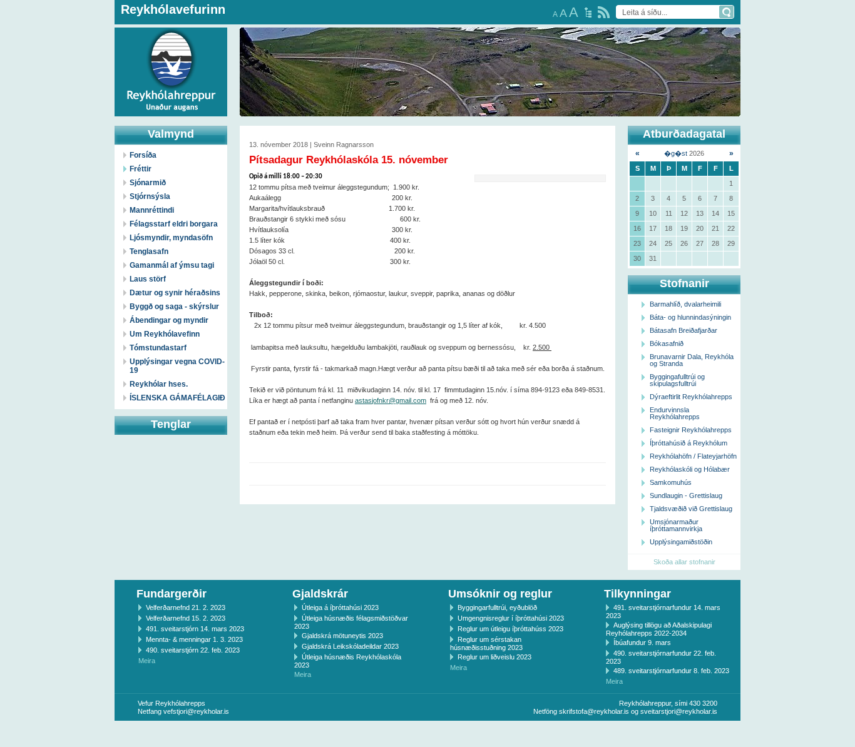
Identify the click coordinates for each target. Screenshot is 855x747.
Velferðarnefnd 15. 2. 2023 (185, 618)
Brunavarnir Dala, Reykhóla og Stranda (692, 360)
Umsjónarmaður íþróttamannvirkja (676, 525)
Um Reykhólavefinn (165, 334)
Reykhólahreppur (56, 61)
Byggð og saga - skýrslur (174, 306)
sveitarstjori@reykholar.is (678, 711)
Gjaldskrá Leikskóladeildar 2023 (350, 646)
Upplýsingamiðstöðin (681, 542)
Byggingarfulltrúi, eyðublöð (497, 607)
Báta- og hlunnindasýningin (690, 317)
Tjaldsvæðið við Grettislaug (691, 508)
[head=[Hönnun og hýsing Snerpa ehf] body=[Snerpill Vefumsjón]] (427, 734)
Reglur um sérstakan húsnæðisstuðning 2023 (486, 643)
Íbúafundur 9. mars (642, 642)
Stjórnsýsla (150, 196)
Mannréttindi (152, 210)
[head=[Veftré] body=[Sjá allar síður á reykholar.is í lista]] (588, 13)
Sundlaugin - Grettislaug (686, 495)
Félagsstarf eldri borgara (174, 224)
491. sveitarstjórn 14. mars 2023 (195, 629)
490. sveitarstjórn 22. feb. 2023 (193, 650)
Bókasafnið (666, 343)
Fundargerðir (171, 593)
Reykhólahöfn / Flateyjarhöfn (693, 456)
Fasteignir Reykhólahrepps (691, 430)
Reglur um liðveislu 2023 (494, 657)
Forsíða (143, 155)
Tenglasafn (149, 251)
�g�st (675, 153)
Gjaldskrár (320, 593)
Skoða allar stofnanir (684, 562)
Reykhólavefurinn (173, 9)
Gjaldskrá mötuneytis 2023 (342, 635)
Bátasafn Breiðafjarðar (683, 330)
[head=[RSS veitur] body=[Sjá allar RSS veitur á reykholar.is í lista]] (604, 12)
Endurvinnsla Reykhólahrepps (675, 413)
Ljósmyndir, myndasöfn (171, 237)
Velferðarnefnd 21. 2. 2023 (185, 607)
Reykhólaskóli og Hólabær (690, 469)
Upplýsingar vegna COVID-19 (177, 366)
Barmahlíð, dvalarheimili (685, 304)
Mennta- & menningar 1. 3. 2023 (194, 639)
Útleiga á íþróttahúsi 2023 (340, 607)
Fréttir (140, 169)
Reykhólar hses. (159, 384)
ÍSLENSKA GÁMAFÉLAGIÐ (177, 398)
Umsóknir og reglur (500, 593)
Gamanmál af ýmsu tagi (172, 265)
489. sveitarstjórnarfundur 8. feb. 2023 (671, 670)
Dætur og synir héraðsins (175, 292)
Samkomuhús (671, 482)
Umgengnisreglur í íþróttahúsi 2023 (511, 618)
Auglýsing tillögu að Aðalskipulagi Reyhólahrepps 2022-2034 (659, 629)
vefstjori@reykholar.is (196, 711)
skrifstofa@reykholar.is (594, 711)
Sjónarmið (148, 182)
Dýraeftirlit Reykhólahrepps (691, 396)
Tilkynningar (637, 593)
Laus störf (148, 279)
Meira (146, 660)
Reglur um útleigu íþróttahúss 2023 (510, 629)
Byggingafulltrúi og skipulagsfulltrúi (677, 380)
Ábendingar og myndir (169, 320)
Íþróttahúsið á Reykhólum (688, 443)
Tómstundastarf (158, 347)
